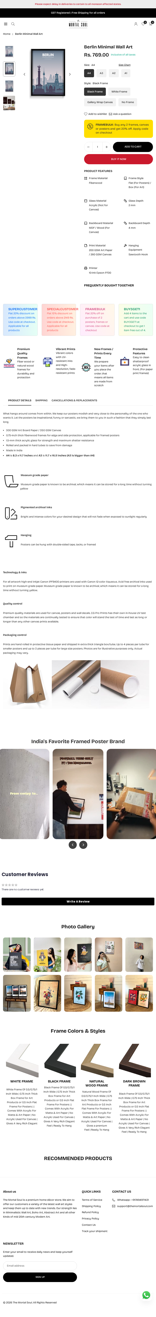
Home (6, 34)
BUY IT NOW (118, 159)
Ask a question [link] (122, 114)
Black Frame (95, 91)
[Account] (136, 24)
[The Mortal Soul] (78, 23)
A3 (101, 73)
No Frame (128, 102)
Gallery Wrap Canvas (100, 102)
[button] (70, 74)
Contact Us (89, 1225)
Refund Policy (90, 1212)
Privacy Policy (90, 1218)
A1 (126, 73)
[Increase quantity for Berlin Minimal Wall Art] (107, 147)
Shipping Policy (91, 1206)
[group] (47, 74)
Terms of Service (92, 1200)
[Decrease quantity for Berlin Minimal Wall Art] (88, 147)
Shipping (41, 400)
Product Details (19, 400)
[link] (20, 363)
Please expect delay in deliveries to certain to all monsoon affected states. (78, 4)
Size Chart (124, 64)
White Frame (119, 91)
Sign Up (40, 1277)
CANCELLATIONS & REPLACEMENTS (74, 400)
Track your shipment (94, 1231)
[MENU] (5, 24)
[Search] (13, 24)
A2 (114, 73)
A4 (89, 73)
